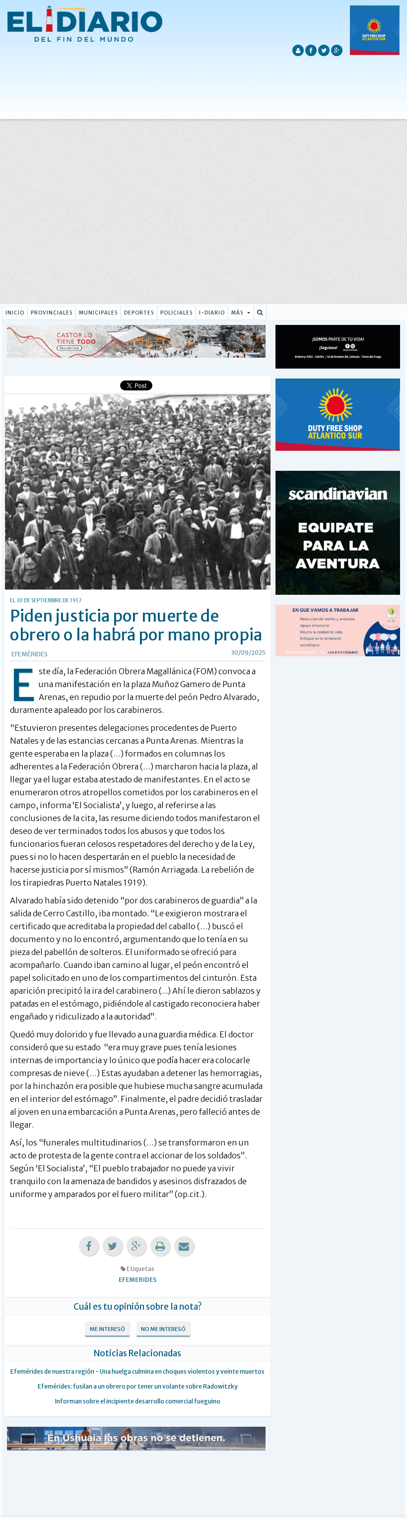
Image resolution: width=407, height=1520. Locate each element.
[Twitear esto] (113, 1246)
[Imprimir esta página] (160, 1246)
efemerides (137, 1279)
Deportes (139, 313)
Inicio (14, 313)
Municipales (98, 313)
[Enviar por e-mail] (184, 1246)
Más (238, 313)
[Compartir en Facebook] (89, 1246)
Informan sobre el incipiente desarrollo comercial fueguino (137, 1401)
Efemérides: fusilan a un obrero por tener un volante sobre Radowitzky (138, 1386)
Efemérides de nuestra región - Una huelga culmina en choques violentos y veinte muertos (137, 1371)
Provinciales (51, 313)
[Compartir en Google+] (136, 1246)
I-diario (212, 313)
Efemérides (29, 654)
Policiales (176, 313)
